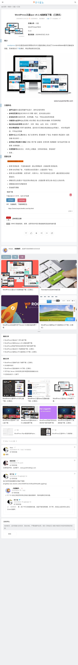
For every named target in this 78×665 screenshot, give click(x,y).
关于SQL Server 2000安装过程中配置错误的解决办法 (21, 371)
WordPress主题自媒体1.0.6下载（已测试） (18, 368)
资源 (9, 7)
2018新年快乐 (8, 365)
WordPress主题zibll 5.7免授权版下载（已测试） (19, 349)
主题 (14, 7)
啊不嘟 (9, 495)
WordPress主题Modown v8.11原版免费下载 (18, 343)
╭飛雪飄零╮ (17, 249)
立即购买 (11, 200)
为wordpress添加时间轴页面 (50, 290)
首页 (4, 7)
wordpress (11, 45)
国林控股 (12, 461)
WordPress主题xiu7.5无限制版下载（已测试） (18, 290)
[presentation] (63, 383)
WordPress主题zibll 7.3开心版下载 (15, 340)
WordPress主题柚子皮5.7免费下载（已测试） (19, 362)
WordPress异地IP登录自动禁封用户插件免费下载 (20, 346)
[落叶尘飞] (39, 2)
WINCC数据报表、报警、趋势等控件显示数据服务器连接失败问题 (31, 224)
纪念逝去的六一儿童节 (11, 374)
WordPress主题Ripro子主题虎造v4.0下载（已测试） (21, 352)
